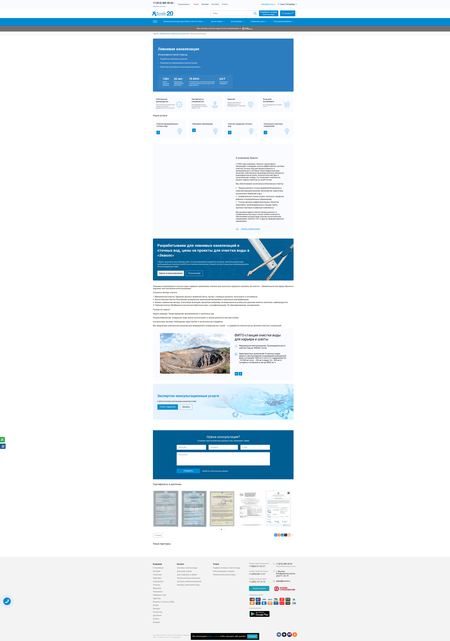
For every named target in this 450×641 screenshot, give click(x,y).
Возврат (156, 622)
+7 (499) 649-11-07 (257, 574)
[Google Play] (259, 614)
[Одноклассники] (279, 535)
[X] (285, 535)
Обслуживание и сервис (223, 571)
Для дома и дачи (184, 571)
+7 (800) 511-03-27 (257, 566)
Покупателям (184, 4)
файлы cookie (213, 636)
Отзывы (156, 585)
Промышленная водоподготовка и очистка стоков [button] (182, 21)
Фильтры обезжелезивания (189, 581)
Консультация (194, 273)
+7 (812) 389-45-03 (284, 564)
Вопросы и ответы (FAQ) (163, 602)
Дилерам (205, 4)
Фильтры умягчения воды (188, 585)
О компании (158, 568)
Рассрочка (157, 612)
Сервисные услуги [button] (258, 21)
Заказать (186, 407)
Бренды (156, 608)
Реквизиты (158, 592)
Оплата (156, 619)
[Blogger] (288, 535)
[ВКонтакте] (275, 535)
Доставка (157, 615)
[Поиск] (255, 13)
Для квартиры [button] (236, 21)
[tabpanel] (169, 128)
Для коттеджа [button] (216, 21)
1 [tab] (221, 529)
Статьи (224, 4)
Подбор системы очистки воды (226, 568)
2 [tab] (225, 529)
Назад (158, 535)
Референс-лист (159, 595)
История (156, 571)
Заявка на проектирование (170, 273)
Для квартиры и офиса (187, 575)
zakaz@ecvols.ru (268, 4)
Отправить (188, 471)
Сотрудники (158, 581)
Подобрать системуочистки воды (268, 13)
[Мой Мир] (282, 535)
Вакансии (157, 588)
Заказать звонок (159, 6)
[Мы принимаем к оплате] (273, 601)
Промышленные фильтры (188, 578)
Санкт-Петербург (288, 4)
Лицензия (157, 575)
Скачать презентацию (250, 229)
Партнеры (157, 578)
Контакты (215, 4)
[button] (155, 22)
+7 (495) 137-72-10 (257, 582)
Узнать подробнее (168, 407)
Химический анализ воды (224, 575)
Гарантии (157, 598)
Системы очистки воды (187, 568)
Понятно (252, 636)
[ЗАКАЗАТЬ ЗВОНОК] (7, 601)
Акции (196, 4)
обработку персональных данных (215, 471)
